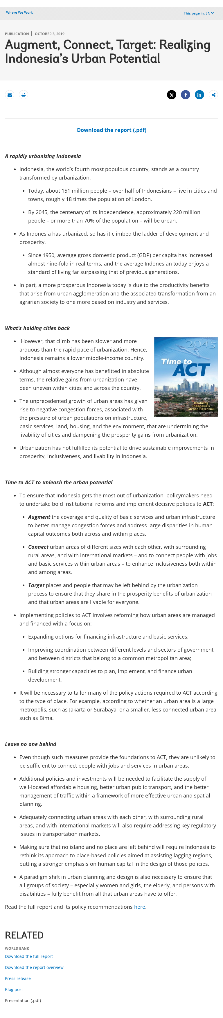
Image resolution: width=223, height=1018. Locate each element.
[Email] (10, 95)
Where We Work (19, 12)
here (139, 906)
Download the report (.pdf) (111, 129)
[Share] (186, 95)
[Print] (23, 95)
